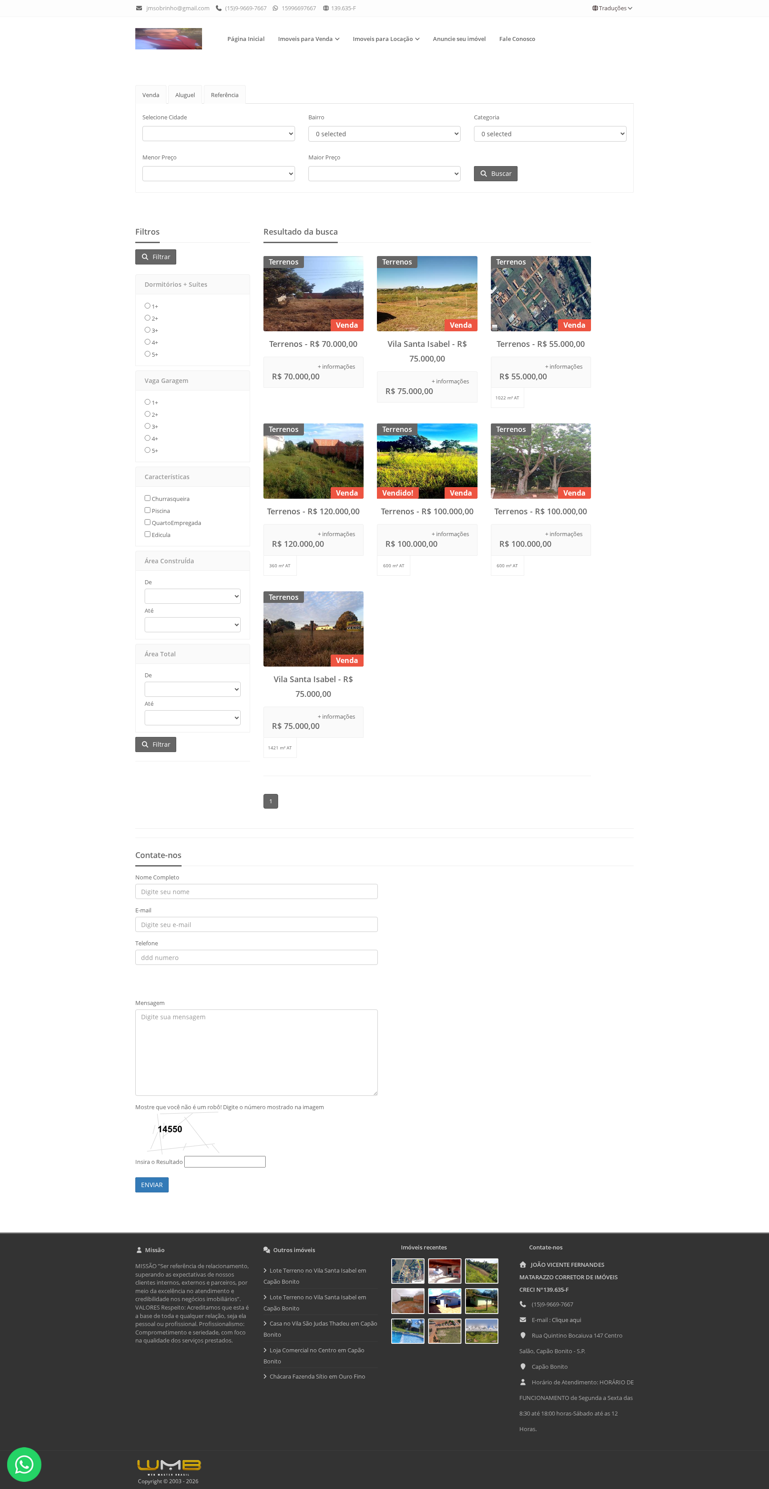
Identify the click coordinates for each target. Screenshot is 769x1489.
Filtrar (159, 256)
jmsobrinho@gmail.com (178, 8)
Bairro (316, 117)
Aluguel (185, 95)
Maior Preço (324, 157)
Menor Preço (159, 157)
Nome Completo (157, 877)
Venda (150, 95)
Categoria (486, 117)
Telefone (146, 943)
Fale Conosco (517, 39)
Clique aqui (566, 1320)
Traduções (613, 8)
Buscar (500, 173)
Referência (225, 95)
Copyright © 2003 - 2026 (166, 1481)
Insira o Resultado (159, 1162)
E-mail (143, 910)
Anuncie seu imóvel (459, 39)
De (148, 582)
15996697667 (298, 8)
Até (149, 610)
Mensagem (150, 1003)
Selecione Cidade (164, 117)
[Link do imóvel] (409, 1273)
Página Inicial (246, 39)
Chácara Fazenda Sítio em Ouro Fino (317, 1376)
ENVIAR (152, 1184)
